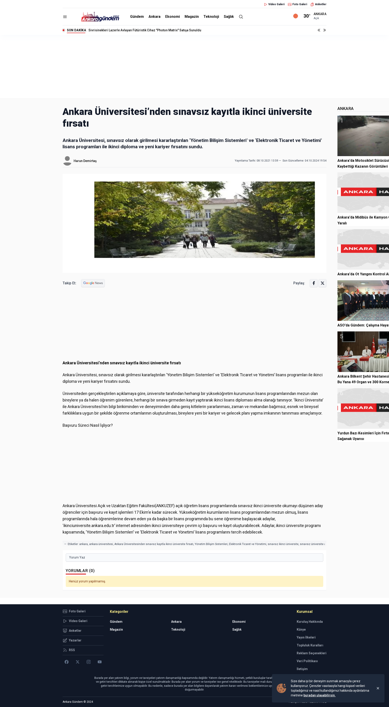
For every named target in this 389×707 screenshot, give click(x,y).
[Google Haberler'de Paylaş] (93, 283)
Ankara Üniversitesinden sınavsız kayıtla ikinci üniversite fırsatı (153, 544)
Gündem (137, 16)
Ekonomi (172, 16)
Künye (301, 629)
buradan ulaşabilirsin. (319, 695)
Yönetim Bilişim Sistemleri (211, 544)
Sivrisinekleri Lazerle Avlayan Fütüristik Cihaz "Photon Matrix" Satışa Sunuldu (144, 30)
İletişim (302, 669)
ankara (83, 544)
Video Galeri (276, 4)
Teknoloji (211, 16)
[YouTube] (100, 662)
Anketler (320, 4)
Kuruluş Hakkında (310, 621)
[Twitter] (77, 662)
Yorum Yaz (77, 557)
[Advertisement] (194, 66)
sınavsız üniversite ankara (316, 544)
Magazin (192, 16)
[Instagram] (89, 662)
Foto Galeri (299, 4)
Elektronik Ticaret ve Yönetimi (247, 544)
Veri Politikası (307, 661)
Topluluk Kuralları (310, 645)
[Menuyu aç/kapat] (65, 16)
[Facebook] (66, 662)
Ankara (155, 16)
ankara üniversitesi (101, 544)
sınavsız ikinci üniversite (283, 544)
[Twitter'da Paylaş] (322, 283)
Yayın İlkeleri (306, 637)
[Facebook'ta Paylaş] (314, 283)
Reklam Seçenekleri (311, 653)
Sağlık (229, 16)
